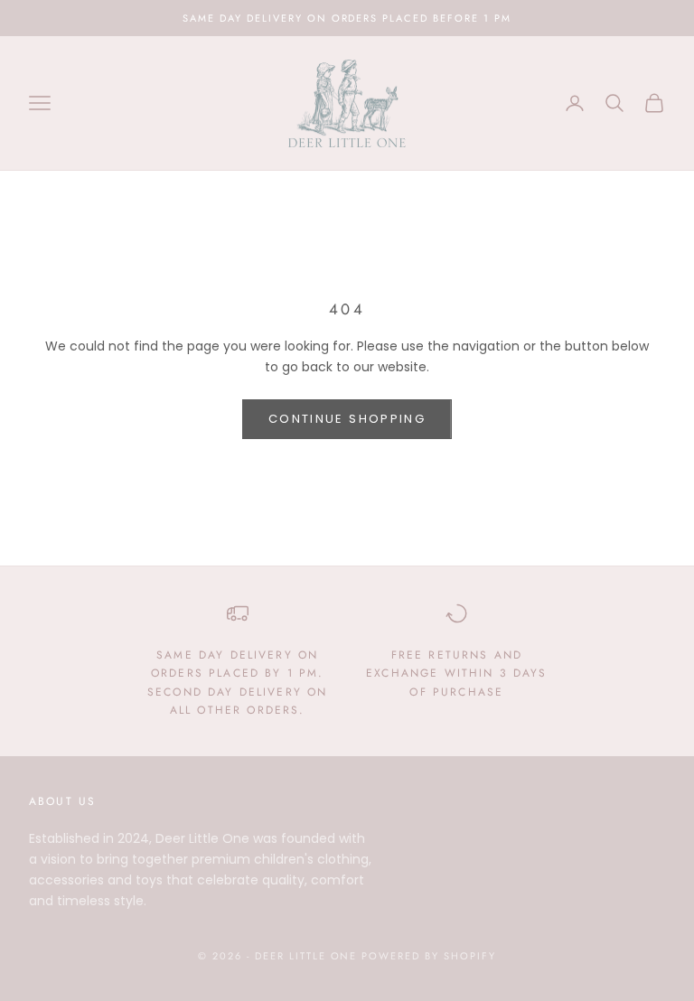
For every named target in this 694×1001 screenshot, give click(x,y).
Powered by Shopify (428, 956)
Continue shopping (347, 418)
